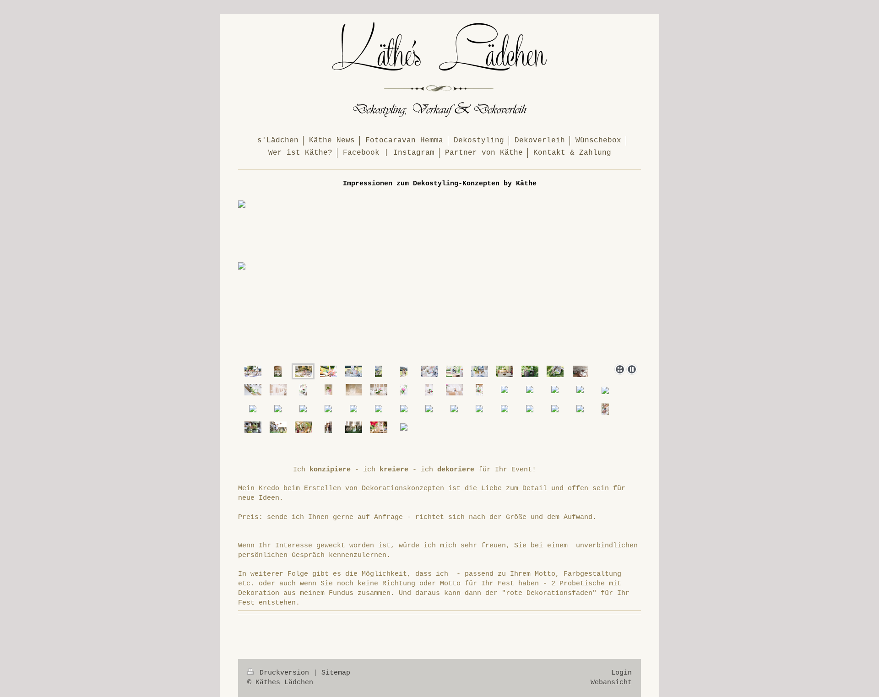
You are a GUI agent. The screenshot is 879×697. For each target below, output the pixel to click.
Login (621, 673)
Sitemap (335, 673)
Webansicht (611, 682)
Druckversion (284, 673)
